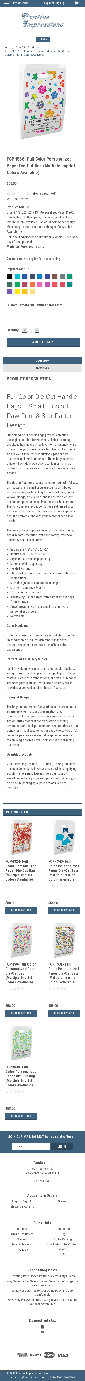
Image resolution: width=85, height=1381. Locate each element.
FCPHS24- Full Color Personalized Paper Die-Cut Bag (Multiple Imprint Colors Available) (20, 870)
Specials (22, 1239)
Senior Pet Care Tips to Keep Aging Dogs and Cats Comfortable (42, 1292)
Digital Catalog (62, 1239)
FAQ (62, 1253)
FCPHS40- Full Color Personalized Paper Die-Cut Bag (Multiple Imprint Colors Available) (63, 870)
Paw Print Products (27, 47)
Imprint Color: (18, 269)
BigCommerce (28, 1377)
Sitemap (63, 1201)
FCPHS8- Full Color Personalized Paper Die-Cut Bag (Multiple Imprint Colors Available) (21, 973)
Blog (63, 1234)
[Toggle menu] (6, 6)
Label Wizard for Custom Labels (62, 1246)
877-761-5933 (20, 3)
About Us (22, 1249)
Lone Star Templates (62, 1377)
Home (7, 47)
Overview (42, 360)
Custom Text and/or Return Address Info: (37, 305)
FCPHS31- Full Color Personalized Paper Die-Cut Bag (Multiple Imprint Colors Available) (63, 973)
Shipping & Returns (22, 1206)
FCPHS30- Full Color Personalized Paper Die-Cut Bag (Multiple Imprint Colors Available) (20, 1076)
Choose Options (21, 910)
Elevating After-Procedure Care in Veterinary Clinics (42, 1276)
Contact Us (63, 1228)
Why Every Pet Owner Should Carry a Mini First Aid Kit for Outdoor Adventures (42, 1302)
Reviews (42, 368)
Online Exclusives (22, 1234)
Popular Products (22, 1244)
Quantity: (13, 330)
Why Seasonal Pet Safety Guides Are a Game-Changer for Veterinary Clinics (42, 1283)
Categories (22, 1228)
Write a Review (17, 199)
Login (47, 3)
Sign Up (60, 3)
